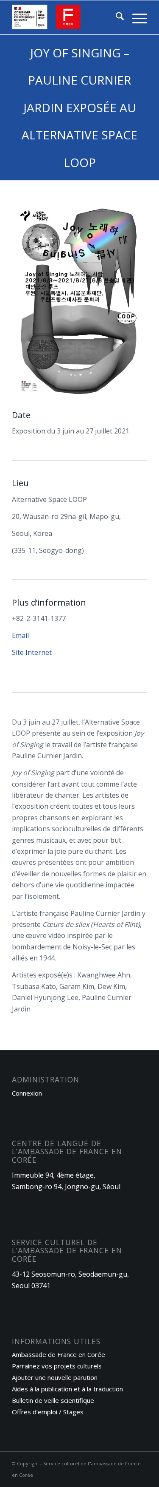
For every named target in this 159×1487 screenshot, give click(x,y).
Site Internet (32, 652)
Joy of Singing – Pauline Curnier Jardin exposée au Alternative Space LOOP (79, 107)
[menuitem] (115, 17)
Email (20, 635)
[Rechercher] (115, 17)
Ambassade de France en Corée (58, 1354)
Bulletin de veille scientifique (53, 1400)
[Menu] (135, 17)
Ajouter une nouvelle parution (55, 1377)
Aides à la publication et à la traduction (67, 1389)
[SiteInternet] (66, 17)
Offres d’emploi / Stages (48, 1412)
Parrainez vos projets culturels (57, 1366)
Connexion (27, 1093)
